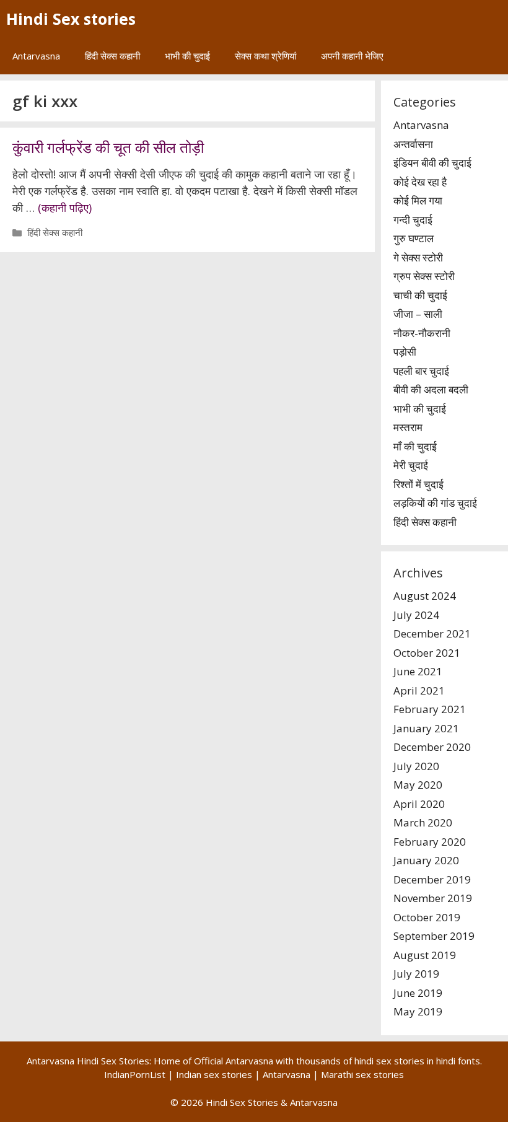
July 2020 (416, 766)
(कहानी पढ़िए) (65, 207)
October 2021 (426, 653)
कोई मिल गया (417, 200)
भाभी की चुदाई (187, 56)
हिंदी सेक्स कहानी (112, 56)
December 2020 (432, 747)
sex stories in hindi (415, 1060)
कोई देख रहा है (420, 182)
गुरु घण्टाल (413, 238)
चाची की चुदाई (420, 295)
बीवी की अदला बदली (430, 389)
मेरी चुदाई (410, 465)
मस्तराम (408, 427)
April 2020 (419, 804)
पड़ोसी (404, 351)
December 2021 (432, 633)
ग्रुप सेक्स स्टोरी (424, 276)
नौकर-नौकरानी (421, 333)
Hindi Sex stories (71, 18)
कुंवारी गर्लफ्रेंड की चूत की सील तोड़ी (108, 147)
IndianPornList (134, 1074)
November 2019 (432, 898)
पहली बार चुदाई (421, 371)
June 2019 (417, 993)
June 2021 (417, 671)
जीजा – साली (417, 314)
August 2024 (424, 596)
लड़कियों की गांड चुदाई (435, 503)
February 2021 (429, 709)
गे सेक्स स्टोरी (418, 257)
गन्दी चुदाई (412, 220)
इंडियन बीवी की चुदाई (432, 163)
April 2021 (419, 690)
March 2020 (422, 822)
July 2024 (416, 615)
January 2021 (426, 728)
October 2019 (426, 917)
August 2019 (424, 955)
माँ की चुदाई (415, 446)
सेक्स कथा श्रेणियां (265, 56)
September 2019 (434, 936)
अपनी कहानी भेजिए (352, 56)
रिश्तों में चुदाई (418, 484)
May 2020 (417, 785)
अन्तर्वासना (413, 144)
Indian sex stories (214, 1074)
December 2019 (432, 879)
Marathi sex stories (362, 1074)
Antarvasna (36, 56)
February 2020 (429, 842)
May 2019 (417, 1011)
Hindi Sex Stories (242, 1102)
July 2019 (416, 973)
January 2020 (426, 860)
